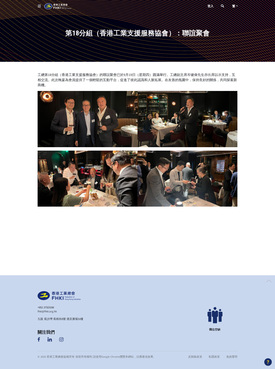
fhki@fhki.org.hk (47, 311)
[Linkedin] (49, 339)
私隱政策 (214, 356)
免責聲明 (231, 356)
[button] (39, 6)
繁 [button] (233, 6)
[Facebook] (39, 339)
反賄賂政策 (195, 356)
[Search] (222, 6)
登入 (211, 6)
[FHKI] (57, 6)
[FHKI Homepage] (59, 295)
